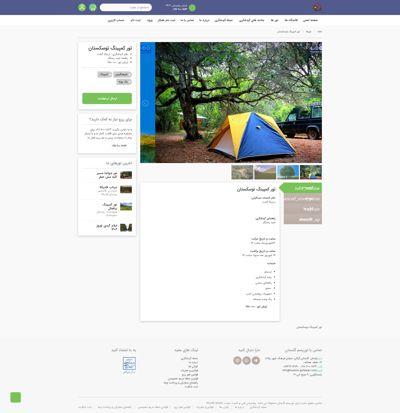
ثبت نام (136, 20)
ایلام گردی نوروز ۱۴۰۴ (106, 227)
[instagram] (237, 360)
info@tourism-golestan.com (299, 370)
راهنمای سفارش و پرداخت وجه (181, 383)
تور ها (274, 20)
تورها (308, 32)
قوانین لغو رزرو (190, 374)
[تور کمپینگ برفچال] (126, 210)
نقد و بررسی (309, 219)
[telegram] (256, 360)
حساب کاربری (116, 20)
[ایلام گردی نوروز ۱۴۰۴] (126, 227)
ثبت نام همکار (166, 20)
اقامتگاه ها (291, 20)
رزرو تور (302, 198)
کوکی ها (193, 366)
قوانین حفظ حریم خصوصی (183, 378)
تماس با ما (187, 20)
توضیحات (307, 188)
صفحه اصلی (310, 20)
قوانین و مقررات (189, 370)
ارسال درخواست (107, 98)
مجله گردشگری (224, 20)
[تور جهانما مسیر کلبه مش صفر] (126, 175)
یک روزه (123, 82)
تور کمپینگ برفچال (109, 206)
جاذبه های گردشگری (251, 20)
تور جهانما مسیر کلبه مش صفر (107, 175)
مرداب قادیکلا (108, 187)
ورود (149, 20)
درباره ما (204, 20)
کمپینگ (104, 74)
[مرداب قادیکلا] (126, 190)
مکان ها (311, 209)
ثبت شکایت (191, 386)
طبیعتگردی (121, 74)
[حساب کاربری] (82, 7)
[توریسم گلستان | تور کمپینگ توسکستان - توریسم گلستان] (317, 7)
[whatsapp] (246, 360)
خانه (320, 32)
